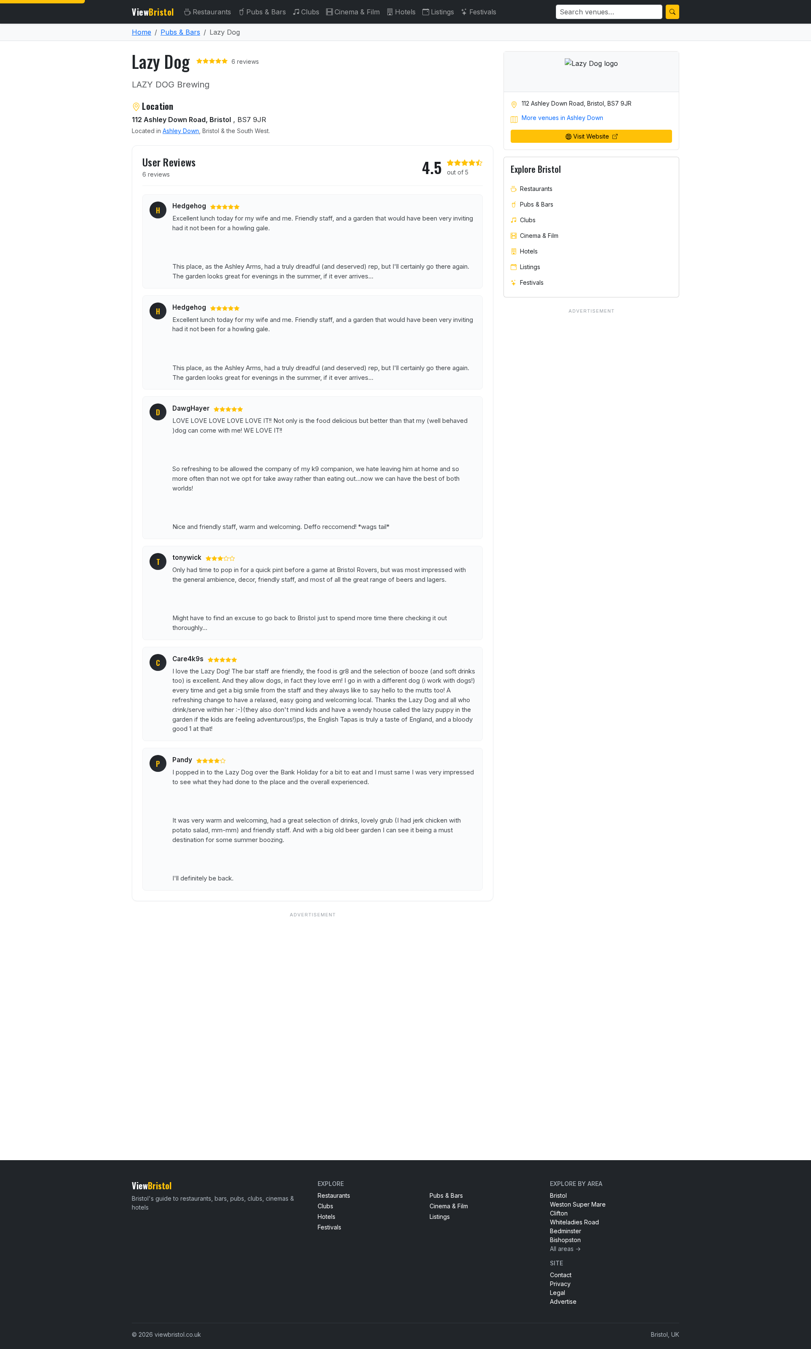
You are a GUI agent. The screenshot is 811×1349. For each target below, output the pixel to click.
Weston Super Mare (578, 1204)
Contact (561, 1274)
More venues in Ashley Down (562, 117)
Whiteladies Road (574, 1222)
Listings (442, 12)
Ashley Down (181, 130)
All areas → (565, 1248)
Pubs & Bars (266, 12)
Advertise (563, 1301)
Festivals (482, 12)
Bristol (558, 1195)
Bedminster (565, 1231)
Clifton (559, 1213)
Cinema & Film (357, 12)
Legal (557, 1292)
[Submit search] (672, 12)
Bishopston (565, 1239)
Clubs (310, 12)
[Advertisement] (312, 1018)
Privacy (560, 1283)
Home (141, 32)
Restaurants (212, 12)
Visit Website (592, 136)
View (153, 11)
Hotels (405, 12)
